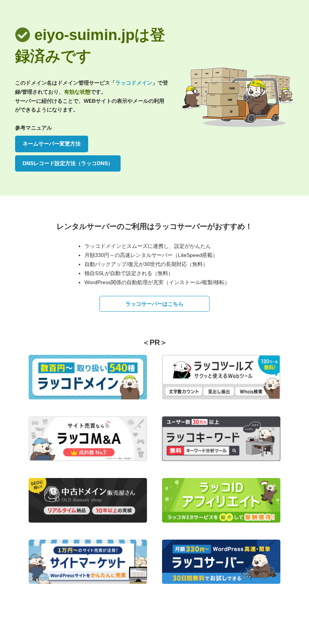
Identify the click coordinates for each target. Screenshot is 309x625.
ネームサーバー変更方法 (52, 144)
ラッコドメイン (133, 83)
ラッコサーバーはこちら (154, 304)
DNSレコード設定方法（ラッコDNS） (68, 163)
